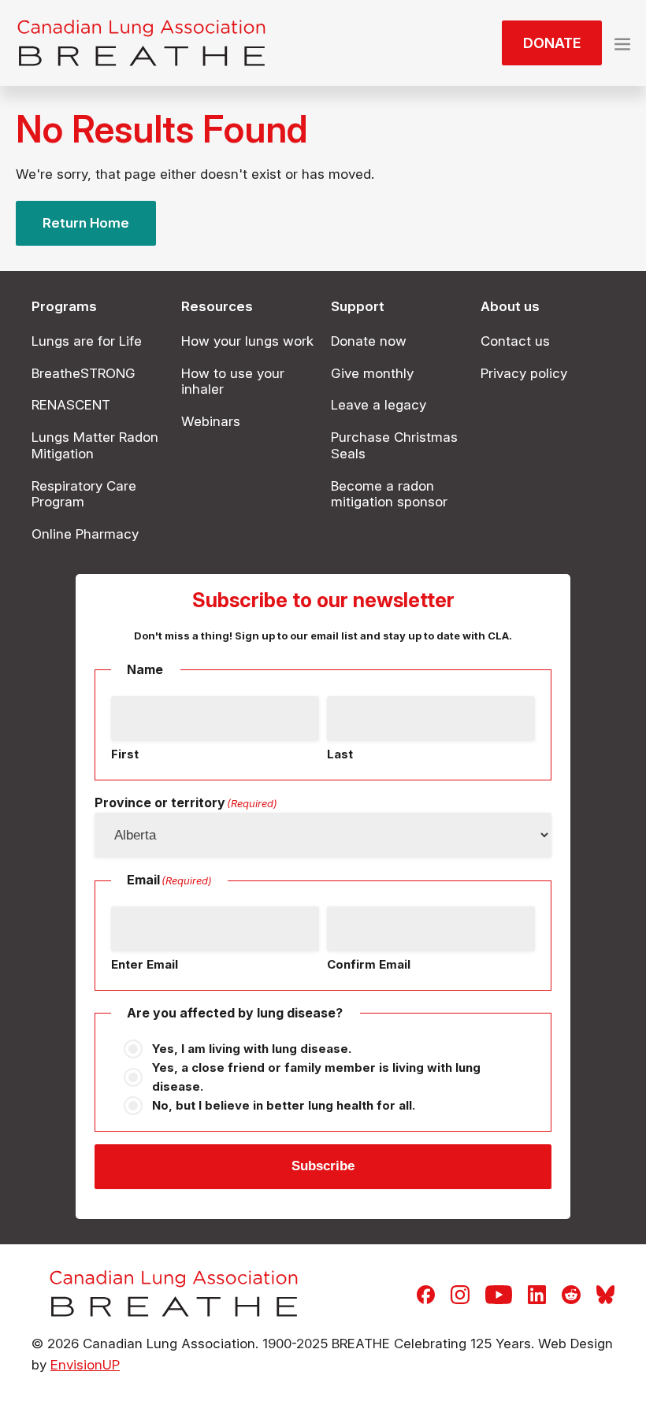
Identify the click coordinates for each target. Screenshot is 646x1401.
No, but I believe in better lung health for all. (283, 1105)
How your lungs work (247, 341)
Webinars (210, 421)
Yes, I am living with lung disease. (251, 1048)
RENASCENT (71, 405)
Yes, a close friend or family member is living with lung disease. (316, 1077)
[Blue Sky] (605, 1293)
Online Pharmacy (85, 534)
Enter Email (144, 964)
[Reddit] (571, 1293)
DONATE (552, 43)
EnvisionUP (85, 1365)
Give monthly (372, 373)
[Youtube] (498, 1293)
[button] (622, 43)
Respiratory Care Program (84, 494)
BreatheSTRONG (84, 373)
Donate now (369, 341)
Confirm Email (368, 964)
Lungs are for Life (87, 341)
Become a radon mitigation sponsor (389, 494)
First (125, 754)
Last (340, 754)
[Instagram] (460, 1293)
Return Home (86, 223)
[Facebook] (426, 1293)
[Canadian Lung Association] (141, 43)
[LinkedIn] (537, 1293)
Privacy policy (524, 373)
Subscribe (323, 1165)
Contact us (515, 341)
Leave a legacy (378, 405)
